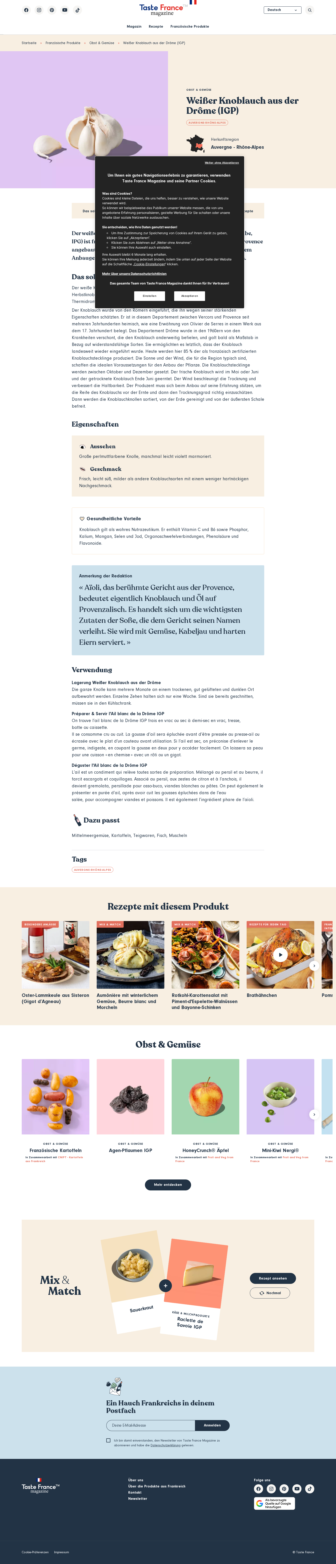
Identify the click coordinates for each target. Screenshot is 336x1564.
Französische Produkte (190, 26)
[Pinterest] (51, 10)
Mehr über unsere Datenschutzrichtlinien (134, 274)
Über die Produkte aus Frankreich (156, 1486)
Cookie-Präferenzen (35, 1552)
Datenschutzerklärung (166, 1445)
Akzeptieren (189, 295)
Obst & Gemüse (101, 43)
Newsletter (137, 1499)
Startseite (29, 43)
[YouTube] (64, 10)
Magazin (134, 26)
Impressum (61, 1552)
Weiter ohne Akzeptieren (222, 162)
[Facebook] (26, 10)
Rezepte (156, 26)
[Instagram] (39, 10)
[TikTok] (77, 10)
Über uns (135, 1480)
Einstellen (150, 295)
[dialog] (169, 232)
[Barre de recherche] (309, 10)
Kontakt (134, 1492)
